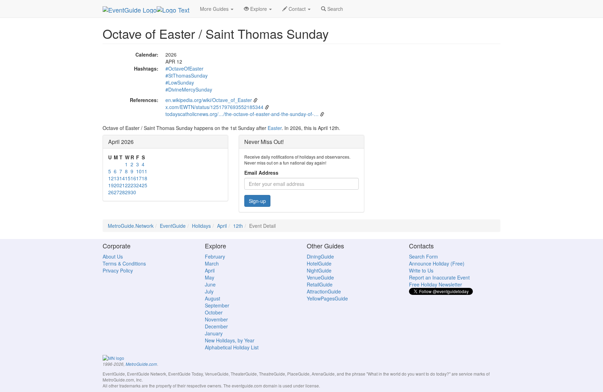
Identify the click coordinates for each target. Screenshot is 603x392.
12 (111, 178)
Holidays (201, 225)
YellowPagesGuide (327, 298)
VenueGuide (320, 277)
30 (133, 192)
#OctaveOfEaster (184, 68)
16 (133, 178)
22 (128, 185)
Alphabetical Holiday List (232, 347)
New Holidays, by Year (229, 340)
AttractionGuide (324, 291)
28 (122, 192)
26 (111, 192)
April (222, 225)
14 (122, 178)
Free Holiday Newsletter (435, 284)
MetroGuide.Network (131, 225)
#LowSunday (179, 82)
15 (128, 178)
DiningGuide (320, 256)
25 (144, 185)
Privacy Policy (118, 270)
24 (139, 185)
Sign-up (257, 200)
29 (128, 192)
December (216, 326)
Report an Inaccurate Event (439, 277)
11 (144, 171)
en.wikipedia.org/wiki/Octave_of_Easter (208, 99)
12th (238, 225)
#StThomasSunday (186, 75)
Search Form (423, 256)
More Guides (215, 8)
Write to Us (421, 270)
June (210, 284)
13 (116, 178)
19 (111, 185)
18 (144, 178)
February (215, 256)
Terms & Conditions (124, 263)
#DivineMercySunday (188, 89)
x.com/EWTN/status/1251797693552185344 (214, 106)
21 (122, 185)
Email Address (261, 172)
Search (334, 8)
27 (116, 192)
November (216, 319)
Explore (258, 8)
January (214, 333)
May (209, 277)
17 (139, 178)
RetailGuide (320, 284)
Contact (297, 8)
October (214, 312)
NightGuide (319, 270)
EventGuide (173, 225)
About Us (113, 256)
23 (133, 185)
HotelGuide (319, 263)
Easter (275, 127)
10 (139, 171)
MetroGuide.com (141, 364)
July (209, 291)
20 (116, 185)
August (212, 298)
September (217, 305)
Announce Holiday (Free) (436, 263)
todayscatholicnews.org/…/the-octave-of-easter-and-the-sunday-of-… (242, 113)
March (212, 263)
